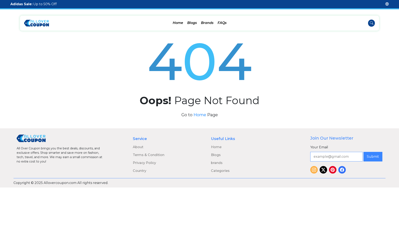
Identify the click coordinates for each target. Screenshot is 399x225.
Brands (207, 23)
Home (178, 23)
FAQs (222, 23)
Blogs (192, 23)
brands (217, 163)
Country (139, 171)
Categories (220, 171)
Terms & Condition (148, 155)
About (138, 147)
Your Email (319, 147)
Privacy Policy (144, 163)
